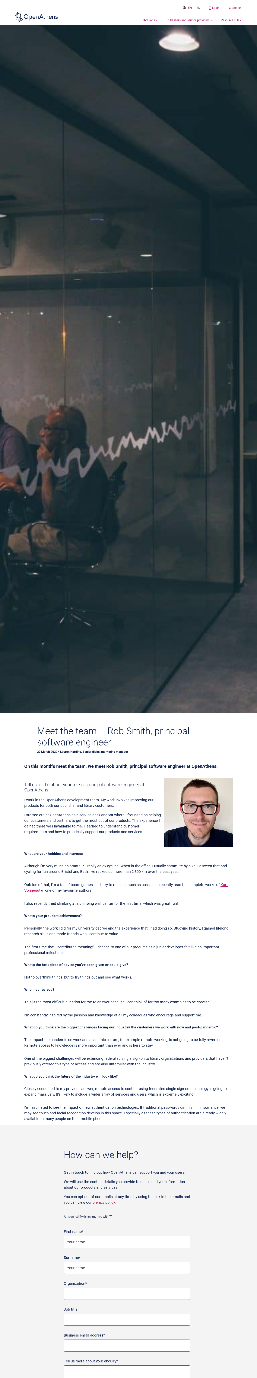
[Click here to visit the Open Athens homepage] (36, 17)
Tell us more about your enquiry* (91, 1361)
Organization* (75, 1283)
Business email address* (84, 1335)
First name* (74, 1231)
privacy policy (104, 1202)
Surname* (72, 1257)
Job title (71, 1309)
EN (190, 8)
